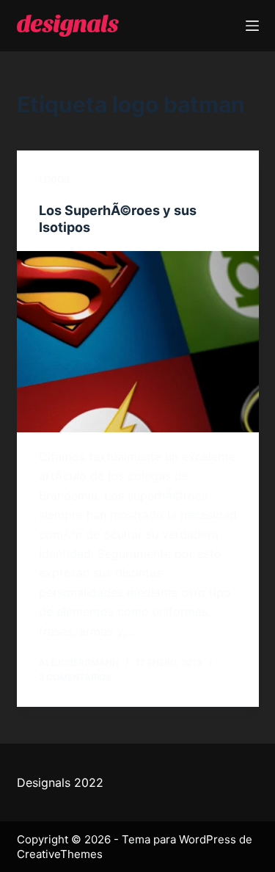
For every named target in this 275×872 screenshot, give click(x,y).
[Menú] (252, 25)
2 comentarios (75, 677)
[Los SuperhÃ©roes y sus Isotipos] (138, 342)
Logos (54, 179)
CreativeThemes (60, 854)
